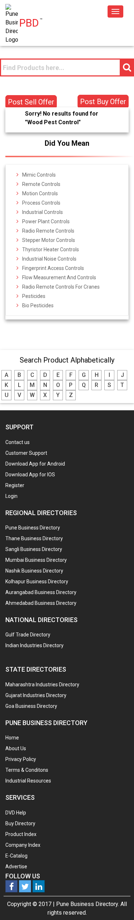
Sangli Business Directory (33, 549)
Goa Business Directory (31, 706)
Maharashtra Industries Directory (42, 684)
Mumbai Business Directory (36, 560)
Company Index (22, 845)
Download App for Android (35, 464)
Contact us (17, 442)
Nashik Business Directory (34, 571)
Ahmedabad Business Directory (40, 603)
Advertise (16, 866)
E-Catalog (16, 856)
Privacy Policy (20, 759)
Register (14, 485)
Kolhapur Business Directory (36, 581)
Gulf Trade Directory (27, 635)
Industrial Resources (28, 781)
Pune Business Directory (32, 528)
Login (11, 496)
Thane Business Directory (34, 538)
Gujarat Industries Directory (35, 695)
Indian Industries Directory (34, 645)
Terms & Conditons (26, 770)
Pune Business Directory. (87, 904)
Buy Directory (20, 823)
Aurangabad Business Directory (40, 592)
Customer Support (26, 453)
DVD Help (15, 813)
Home (12, 738)
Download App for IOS (30, 474)
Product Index (20, 834)
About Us (15, 748)
